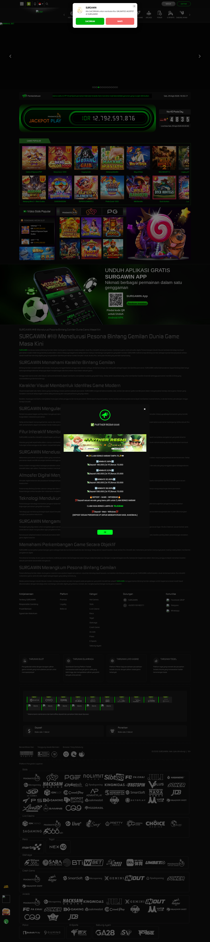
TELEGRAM (118, 506)
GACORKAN (90, 21)
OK (105, 532)
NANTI (120, 21)
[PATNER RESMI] (105, 443)
